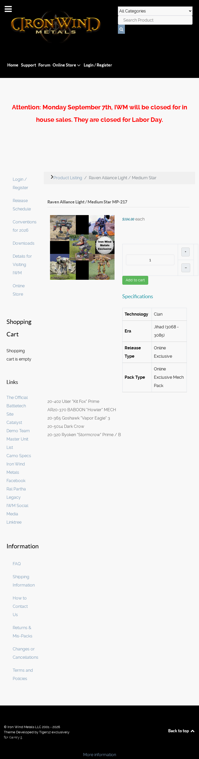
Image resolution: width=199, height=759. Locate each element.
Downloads (23, 243)
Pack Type (135, 377)
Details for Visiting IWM (22, 264)
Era (128, 331)
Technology (136, 314)
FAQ (17, 563)
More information (99, 754)
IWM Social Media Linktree (17, 514)
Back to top (179, 730)
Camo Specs (18, 455)
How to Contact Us (20, 606)
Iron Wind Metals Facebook (15, 472)
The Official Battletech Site (17, 406)
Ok (5, 745)
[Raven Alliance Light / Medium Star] (82, 247)
